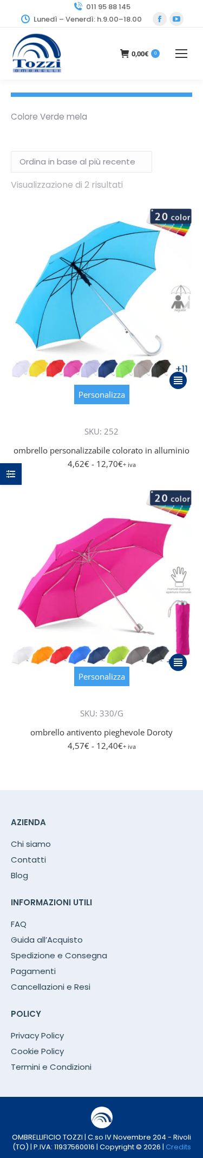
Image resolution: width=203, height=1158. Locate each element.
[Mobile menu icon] (181, 53)
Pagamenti (33, 971)
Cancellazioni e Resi (50, 987)
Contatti (28, 859)
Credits (178, 1147)
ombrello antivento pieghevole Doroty (101, 732)
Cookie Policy (37, 1051)
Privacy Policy (37, 1035)
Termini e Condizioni (51, 1067)
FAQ (19, 924)
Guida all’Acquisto (47, 940)
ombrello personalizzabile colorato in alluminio (101, 450)
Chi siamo (31, 844)
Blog (19, 875)
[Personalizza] (101, 416)
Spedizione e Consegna (59, 955)
